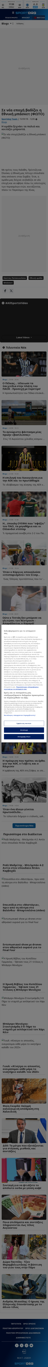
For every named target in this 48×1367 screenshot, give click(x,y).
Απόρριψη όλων (24, 737)
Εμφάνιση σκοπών (24, 723)
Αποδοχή (24, 730)
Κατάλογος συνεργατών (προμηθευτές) (19, 715)
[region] (24, 683)
